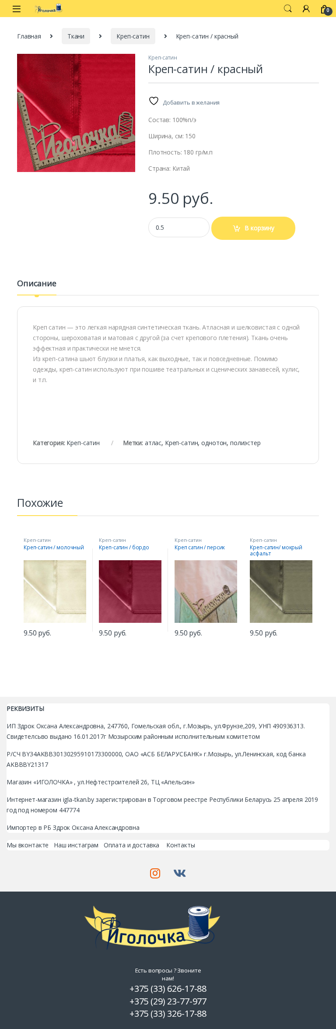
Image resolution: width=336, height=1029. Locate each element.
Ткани (75, 36)
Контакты (180, 845)
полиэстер (245, 443)
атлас (153, 443)
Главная (29, 36)
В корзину (259, 228)
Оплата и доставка (132, 845)
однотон (214, 443)
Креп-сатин (133, 36)
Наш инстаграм (76, 845)
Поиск (288, 9)
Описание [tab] (36, 283)
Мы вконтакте (28, 845)
